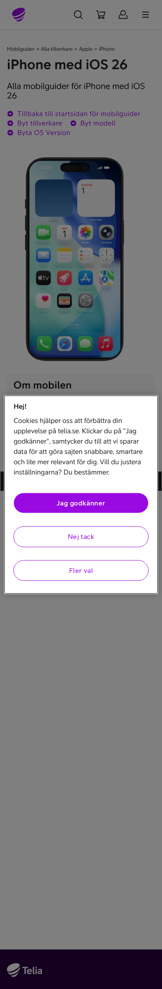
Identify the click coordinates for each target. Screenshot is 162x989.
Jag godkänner (81, 503)
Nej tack (81, 537)
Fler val (81, 570)
